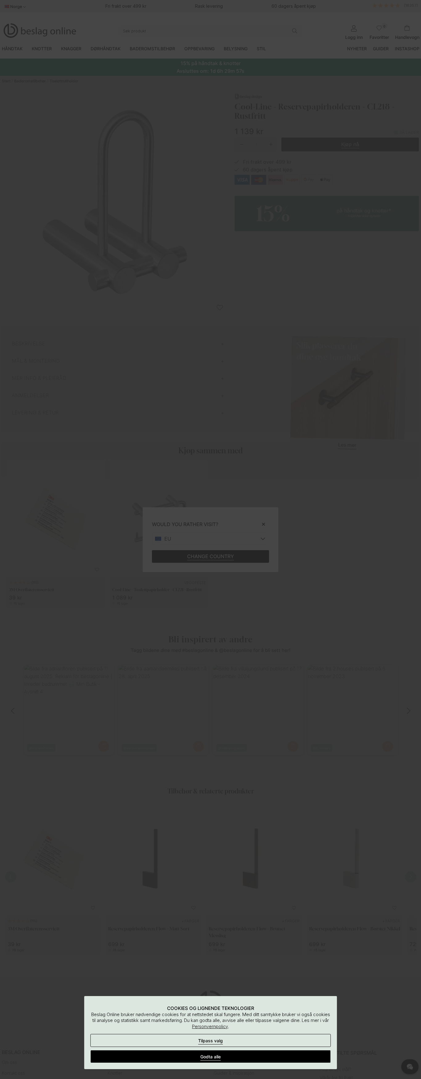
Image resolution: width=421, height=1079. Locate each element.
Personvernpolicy (210, 1026)
